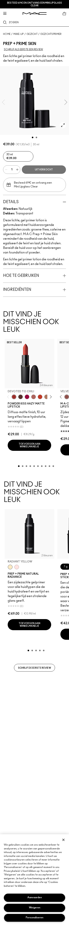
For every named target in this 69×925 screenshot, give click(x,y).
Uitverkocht (44, 169)
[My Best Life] (40, 396)
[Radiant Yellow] (10, 567)
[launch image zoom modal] (63, 125)
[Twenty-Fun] (27, 396)
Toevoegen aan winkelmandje (29, 445)
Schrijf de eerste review (34, 668)
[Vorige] (9, 397)
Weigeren (34, 907)
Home (7, 34)
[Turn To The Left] (20, 396)
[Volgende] (50, 397)
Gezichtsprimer (51, 34)
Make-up (18, 34)
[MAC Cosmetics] (34, 13)
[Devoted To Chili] (14, 396)
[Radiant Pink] (16, 567)
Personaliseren (34, 917)
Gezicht (32, 34)
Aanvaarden (34, 897)
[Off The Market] (46, 396)
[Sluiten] (63, 840)
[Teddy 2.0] (33, 396)
